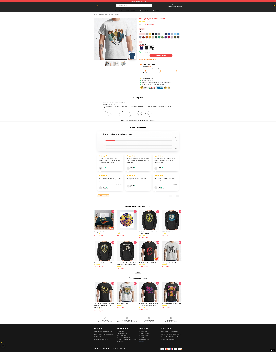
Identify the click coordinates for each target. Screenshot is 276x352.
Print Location (142, 44)
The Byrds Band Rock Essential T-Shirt (171, 303)
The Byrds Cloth (103, 14)
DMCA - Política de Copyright (123, 337)
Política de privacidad (121, 335)
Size (140, 39)
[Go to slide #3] (123, 63)
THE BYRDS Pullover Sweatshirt (170, 232)
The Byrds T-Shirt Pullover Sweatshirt (103, 263)
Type (140, 27)
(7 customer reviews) (150, 21)
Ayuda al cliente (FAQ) (144, 339)
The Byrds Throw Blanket (100, 232)
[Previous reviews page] (170, 196)
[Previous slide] (96, 38)
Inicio (95, 14)
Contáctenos (142, 337)
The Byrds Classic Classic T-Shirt (147, 263)
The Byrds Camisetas (113, 14)
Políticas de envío (143, 331)
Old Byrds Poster (121, 232)
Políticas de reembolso (144, 335)
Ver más (138, 272)
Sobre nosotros (120, 331)
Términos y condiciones (122, 333)
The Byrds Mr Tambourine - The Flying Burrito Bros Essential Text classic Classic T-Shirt (104, 305)
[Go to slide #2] (115, 63)
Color (140, 31)
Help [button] (273, 350)
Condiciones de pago (144, 333)
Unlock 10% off (3, 345)
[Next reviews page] (177, 196)
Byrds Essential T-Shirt (122, 303)
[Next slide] (134, 38)
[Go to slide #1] (108, 63)
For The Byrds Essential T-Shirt (169, 263)
